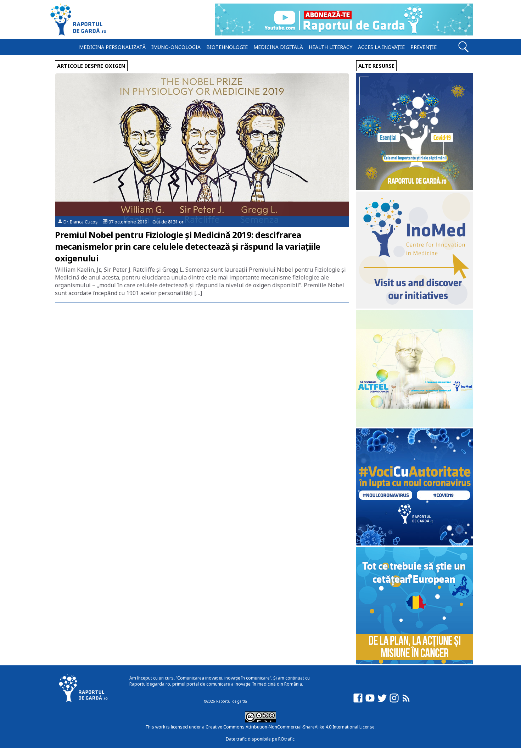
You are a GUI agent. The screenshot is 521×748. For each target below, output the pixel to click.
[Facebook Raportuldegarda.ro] (358, 701)
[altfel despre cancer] (414, 425)
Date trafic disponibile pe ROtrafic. (261, 739)
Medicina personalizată (112, 47)
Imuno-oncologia (176, 47)
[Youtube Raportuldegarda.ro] (370, 701)
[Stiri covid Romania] (414, 188)
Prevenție (423, 47)
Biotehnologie (227, 47)
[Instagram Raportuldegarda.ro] (394, 701)
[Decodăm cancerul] (414, 307)
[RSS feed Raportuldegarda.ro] (406, 701)
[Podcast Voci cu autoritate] (414, 544)
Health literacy (330, 47)
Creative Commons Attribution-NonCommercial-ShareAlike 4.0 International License (290, 727)
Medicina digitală (278, 47)
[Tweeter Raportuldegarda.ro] (382, 701)
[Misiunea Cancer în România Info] (414, 662)
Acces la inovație (381, 47)
